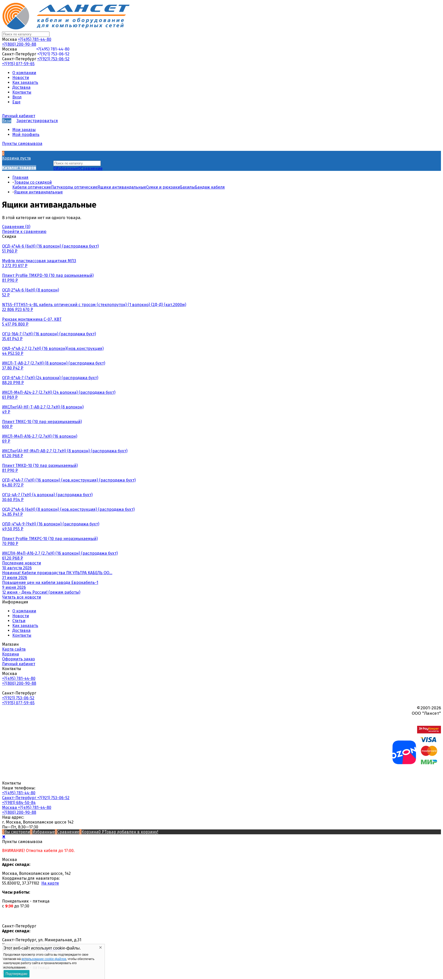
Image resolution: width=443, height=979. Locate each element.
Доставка (21, 630)
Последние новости (21, 563)
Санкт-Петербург (19, 797)
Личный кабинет (18, 663)
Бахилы (187, 187)
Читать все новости (21, 597)
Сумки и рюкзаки (163, 187)
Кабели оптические (31, 187)
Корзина (10, 654)
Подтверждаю (16, 974)
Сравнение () (16, 226)
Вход (6, 120)
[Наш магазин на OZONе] (404, 763)
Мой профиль (25, 134)
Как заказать (25, 625)
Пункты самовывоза (22, 143)
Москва (10, 807)
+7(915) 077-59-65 (18, 63)
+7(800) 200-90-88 (19, 44)
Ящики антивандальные (121, 187)
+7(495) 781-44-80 (34, 39)
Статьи (18, 620)
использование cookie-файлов (44, 959)
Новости (20, 615)
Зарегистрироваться (37, 120)
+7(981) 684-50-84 (19, 802)
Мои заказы (24, 129)
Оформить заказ (18, 659)
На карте (50, 883)
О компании (24, 611)
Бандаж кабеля (210, 187)
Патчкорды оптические (74, 187)
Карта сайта (14, 649)
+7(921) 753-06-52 (53, 54)
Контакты (21, 635)
